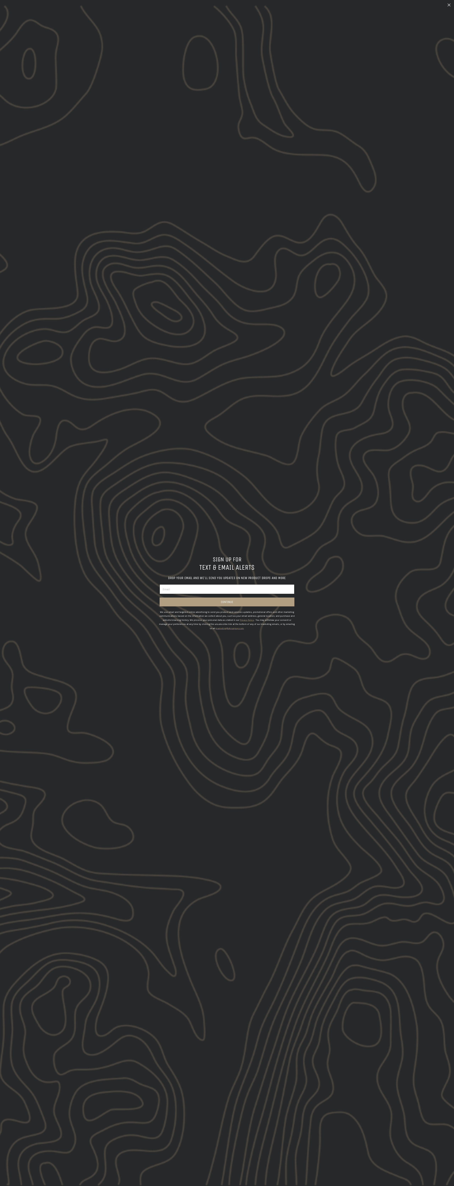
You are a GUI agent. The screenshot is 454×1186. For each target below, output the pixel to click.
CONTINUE (227, 602)
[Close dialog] (449, 5)
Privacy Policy (247, 620)
